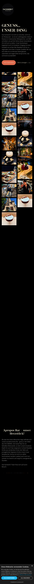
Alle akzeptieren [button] (9, 578)
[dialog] (17, 574)
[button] (23, 551)
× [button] (32, 566)
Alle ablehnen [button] (25, 578)
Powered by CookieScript (17, 582)
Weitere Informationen (25, 574)
